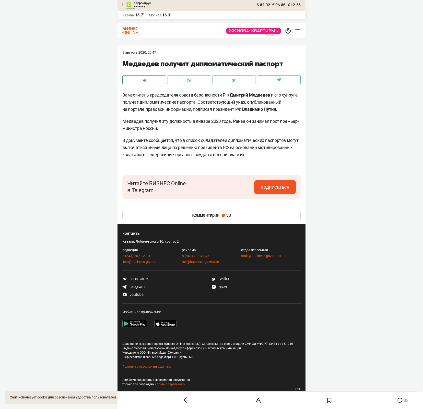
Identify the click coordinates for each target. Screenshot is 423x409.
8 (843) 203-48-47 (195, 256)
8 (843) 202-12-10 (136, 256)
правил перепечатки (171, 384)
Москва (155, 15)
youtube (136, 294)
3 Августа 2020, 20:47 (139, 52)
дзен (222, 286)
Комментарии (211, 215)
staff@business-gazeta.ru (261, 256)
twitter (223, 278)
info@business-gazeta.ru (141, 262)
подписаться (275, 187)
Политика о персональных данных (146, 366)
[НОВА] (252, 31)
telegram (137, 286)
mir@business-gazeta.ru (200, 262)
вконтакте (138, 278)
